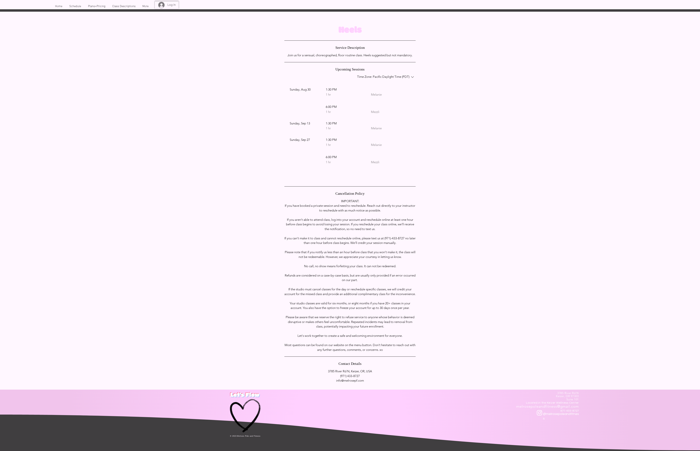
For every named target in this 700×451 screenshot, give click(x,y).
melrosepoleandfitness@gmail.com (547, 406)
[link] (350, 178)
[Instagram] (539, 412)
